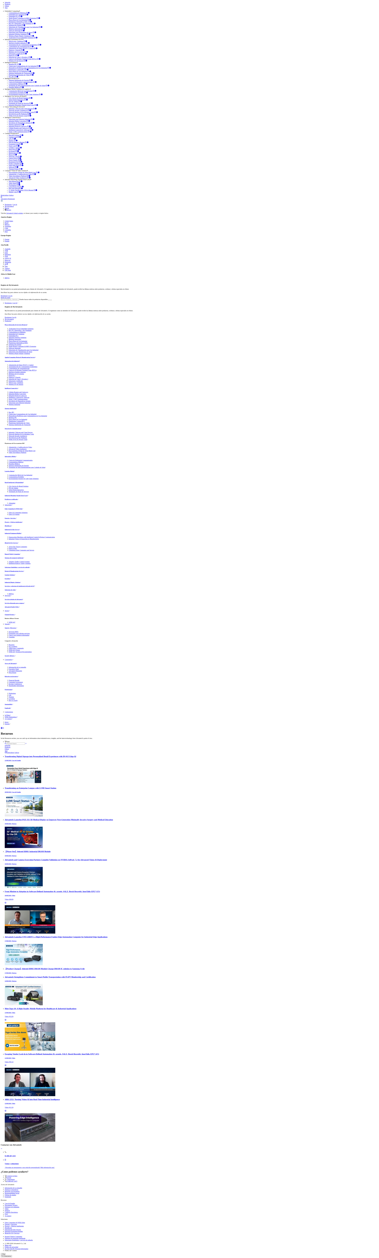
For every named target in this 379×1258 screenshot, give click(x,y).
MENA (7, 278)
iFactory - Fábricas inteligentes (13, 522)
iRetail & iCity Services (11, 543)
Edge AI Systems (14, 514)
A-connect (8, 1216)
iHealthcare (8, 526)
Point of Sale (13, 548)
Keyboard (12, 151)
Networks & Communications (13, 428)
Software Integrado (15, 30)
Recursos (11, 645)
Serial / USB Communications (18, 131)
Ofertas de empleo (10, 1195)
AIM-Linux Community (16, 648)
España (7, 241)
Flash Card (12, 146)
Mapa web (8, 1245)
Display (11, 140)
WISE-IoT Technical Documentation (20, 652)
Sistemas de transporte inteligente (14, 558)
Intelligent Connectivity (11, 388)
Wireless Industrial (15, 124)
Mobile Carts (13, 192)
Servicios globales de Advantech (14, 599)
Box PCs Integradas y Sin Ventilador (20, 23)
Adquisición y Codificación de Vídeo (20, 174)
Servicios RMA (13, 632)
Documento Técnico (11, 1205)
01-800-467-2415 (11, 1181)
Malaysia (7, 260)
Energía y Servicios (10, 518)
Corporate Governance (16, 682)
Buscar (7, 208)
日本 (6, 256)
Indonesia (8, 254)
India (6, 253)
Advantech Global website (14, 213)
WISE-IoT (12, 622)
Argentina (8, 226)
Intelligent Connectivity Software (19, 130)
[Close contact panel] (1, 1149)
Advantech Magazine (15, 671)
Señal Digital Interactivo (16, 100)
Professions (12, 693)
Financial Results (14, 680)
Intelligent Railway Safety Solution (19, 563)
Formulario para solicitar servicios (19, 633)
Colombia (8, 230)
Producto (7, 4)
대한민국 (8, 258)
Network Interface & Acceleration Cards (21, 112)
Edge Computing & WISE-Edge (13, 509)
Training (11, 697)
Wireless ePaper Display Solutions (19, 36)
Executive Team (14, 669)
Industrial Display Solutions (12, 582)
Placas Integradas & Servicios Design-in (16, 324)
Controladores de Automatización (19, 46)
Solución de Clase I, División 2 (19, 57)
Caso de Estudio (10, 1203)
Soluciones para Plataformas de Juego (21, 32)
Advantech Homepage (8, 199)
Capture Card (13, 137)
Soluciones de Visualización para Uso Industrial (24, 27)
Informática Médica (10, 456)
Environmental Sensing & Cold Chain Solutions (24, 94)
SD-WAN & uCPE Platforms (18, 114)
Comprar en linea (12, 1176)
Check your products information (19, 635)
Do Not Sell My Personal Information (16, 1249)
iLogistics (7, 578)
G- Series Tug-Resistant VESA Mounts (21, 190)
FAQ (6, 1214)
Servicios (7, 595)
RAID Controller (14, 163)
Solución (7, 2)
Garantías (12, 637)
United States (9, 221)
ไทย (6, 266)
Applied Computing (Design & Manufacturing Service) (20, 357)
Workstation (13, 185)
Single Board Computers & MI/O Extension (23, 18)
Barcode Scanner (14, 135)
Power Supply (13, 160)
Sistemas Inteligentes (10, 408)
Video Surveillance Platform (18, 176)
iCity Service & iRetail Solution (19, 98)
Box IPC (12, 77)
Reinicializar (5, 195)
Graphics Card (13, 147)
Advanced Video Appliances (18, 178)
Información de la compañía (17, 667)
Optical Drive (13, 158)
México (8, 210)
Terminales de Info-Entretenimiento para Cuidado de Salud (27, 85)
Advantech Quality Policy (12, 607)
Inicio (6, 722)
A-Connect (8, 719)
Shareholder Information (16, 686)
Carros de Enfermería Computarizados (21, 82)
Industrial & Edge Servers (12, 529)
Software (12, 167)
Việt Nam (8, 270)
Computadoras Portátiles (16, 92)
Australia (7, 249)
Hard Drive (12, 149)
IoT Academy (13, 646)
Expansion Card (14, 144)
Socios (7, 611)
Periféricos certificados (11, 499)
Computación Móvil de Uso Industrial (21, 91)
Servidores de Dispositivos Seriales (20, 123)
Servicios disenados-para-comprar (14, 603)
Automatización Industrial (12, 361)
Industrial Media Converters (17, 121)
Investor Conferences (15, 684)
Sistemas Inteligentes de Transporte (20, 73)
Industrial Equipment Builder (13, 533)
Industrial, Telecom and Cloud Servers (21, 108)
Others (7, 6)
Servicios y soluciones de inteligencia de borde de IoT (19, 586)
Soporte (7, 624)
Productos (8, 321)
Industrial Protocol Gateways (18, 126)
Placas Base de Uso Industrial (18, 20)
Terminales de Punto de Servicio (19, 103)
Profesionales (8, 689)
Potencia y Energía (15, 50)
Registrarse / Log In (11, 303)
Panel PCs (12, 55)
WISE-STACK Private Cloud (18, 116)
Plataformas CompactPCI (17, 69)
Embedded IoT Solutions (17, 14)
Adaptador (12, 503)
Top (4, 1254)
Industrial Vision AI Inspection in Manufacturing (24, 539)
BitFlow (11, 594)
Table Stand (12, 183)
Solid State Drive (14, 165)
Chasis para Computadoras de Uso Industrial (23, 66)
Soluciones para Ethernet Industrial (20, 119)
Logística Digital (9, 471)
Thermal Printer (14, 169)
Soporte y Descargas (10, 628)
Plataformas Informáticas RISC (18, 22)
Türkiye (7, 268)
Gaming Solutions (10, 575)
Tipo (6, 8)
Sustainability (8, 704)
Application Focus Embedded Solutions (21, 38)
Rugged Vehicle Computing (12, 554)
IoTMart (7, 715)
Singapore (8, 262)
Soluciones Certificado (16, 53)
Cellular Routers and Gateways (19, 128)
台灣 (6, 264)
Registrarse (8, 204)
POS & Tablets (13, 101)
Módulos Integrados (15, 29)
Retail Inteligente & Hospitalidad (14, 482)
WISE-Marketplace (11, 717)
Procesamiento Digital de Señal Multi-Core (22, 172)
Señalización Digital (15, 25)
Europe (7, 239)
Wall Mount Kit (14, 181)
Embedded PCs (14, 16)
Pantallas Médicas (14, 87)
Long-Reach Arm (14, 186)
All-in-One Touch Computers (18, 547)
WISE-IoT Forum (14, 650)
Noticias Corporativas (11, 1190)
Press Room (12, 672)
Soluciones (8, 505)
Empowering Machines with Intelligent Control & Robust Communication (32, 537)
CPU (10, 139)
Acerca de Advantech (10, 663)
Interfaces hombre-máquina (17, 43)
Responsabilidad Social (12, 1193)
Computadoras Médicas (16, 84)
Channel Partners (10, 614)
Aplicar (11, 195)
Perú (6, 231)
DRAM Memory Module (17, 142)
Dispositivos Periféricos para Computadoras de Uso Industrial (28, 68)
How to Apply (13, 700)
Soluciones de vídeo (10, 590)
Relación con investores (11, 676)
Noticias (7, 1210)
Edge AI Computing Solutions (18, 512)
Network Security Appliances (18, 110)
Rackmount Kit (14, 162)
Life (10, 695)
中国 (6, 251)
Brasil (6, 223)
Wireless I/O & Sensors (16, 61)
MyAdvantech (9, 206)
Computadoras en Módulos (17, 13)
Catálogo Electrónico (11, 1212)
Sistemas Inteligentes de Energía (19, 80)
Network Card (13, 156)
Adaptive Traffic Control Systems (19, 562)
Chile (6, 228)
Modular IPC (13, 64)
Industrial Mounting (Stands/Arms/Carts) (21, 105)
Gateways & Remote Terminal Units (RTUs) (23, 59)
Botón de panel (5, 297)
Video (6, 1209)
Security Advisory (10, 655)
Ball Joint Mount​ (14, 188)
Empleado (7, 708)
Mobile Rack (13, 153)
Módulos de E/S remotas (16, 52)
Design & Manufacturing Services (14, 571)
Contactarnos (9, 712)
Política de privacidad (11, 1247)
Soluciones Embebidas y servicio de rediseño (17, 567)
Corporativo (8, 659)
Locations (12, 699)
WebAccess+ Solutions (16, 41)
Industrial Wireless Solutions (18, 34)
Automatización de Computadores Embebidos (23, 45)
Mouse (11, 155)
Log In (15, 204)
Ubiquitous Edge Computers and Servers (21, 550)
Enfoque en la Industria (12, 1207)
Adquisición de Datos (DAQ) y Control (21, 48)
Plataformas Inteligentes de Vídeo (19, 75)
